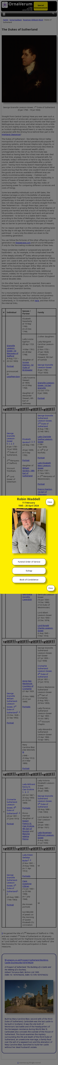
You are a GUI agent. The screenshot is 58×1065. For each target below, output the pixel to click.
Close (50, 502)
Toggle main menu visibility (3, 14)
